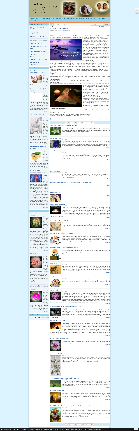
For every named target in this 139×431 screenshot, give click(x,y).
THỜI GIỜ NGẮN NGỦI (55, 138)
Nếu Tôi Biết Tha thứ (55, 171)
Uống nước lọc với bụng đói (37, 114)
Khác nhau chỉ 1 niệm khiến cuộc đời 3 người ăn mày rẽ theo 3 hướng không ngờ (70, 182)
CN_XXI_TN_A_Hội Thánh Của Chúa (39, 36)
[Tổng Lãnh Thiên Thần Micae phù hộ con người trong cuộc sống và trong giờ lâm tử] (55, 414)
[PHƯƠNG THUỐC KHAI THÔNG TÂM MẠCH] (36, 156)
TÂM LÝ (32, 211)
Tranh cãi (52, 276)
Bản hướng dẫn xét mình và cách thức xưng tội (61, 233)
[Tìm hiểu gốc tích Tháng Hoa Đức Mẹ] (55, 226)
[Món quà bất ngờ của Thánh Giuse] (55, 160)
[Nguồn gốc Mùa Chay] (55, 198)
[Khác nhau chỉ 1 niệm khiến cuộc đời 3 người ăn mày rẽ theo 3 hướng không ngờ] (55, 187)
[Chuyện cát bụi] (55, 269)
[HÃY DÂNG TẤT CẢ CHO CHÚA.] (55, 325)
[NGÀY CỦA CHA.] (36, 262)
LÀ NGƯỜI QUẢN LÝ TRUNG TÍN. (58, 204)
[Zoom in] (50, 27)
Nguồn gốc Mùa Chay (55, 192)
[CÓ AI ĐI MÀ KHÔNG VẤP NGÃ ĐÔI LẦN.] (36, 296)
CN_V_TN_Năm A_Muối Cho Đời (38, 51)
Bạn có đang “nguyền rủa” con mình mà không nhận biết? (64, 247)
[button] (91, 18)
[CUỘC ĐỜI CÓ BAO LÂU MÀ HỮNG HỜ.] (55, 345)
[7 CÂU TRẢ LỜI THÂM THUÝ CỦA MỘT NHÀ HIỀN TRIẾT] (55, 131)
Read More (45, 85)
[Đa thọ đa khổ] (36, 222)
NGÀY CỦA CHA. (34, 253)
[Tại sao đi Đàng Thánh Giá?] (55, 365)
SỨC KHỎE (32, 68)
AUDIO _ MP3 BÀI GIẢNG (36, 24)
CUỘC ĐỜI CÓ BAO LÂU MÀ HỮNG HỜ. (59, 338)
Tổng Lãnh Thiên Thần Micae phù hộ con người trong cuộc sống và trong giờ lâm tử (71, 405)
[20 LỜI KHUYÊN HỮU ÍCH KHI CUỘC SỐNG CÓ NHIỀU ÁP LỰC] (55, 312)
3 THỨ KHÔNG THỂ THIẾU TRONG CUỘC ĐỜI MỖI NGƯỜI (64, 378)
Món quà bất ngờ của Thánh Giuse (58, 150)
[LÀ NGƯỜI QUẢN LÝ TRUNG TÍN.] (55, 210)
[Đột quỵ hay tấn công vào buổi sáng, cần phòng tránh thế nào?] (36, 79)
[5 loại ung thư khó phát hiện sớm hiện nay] (36, 97)
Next (107, 26)
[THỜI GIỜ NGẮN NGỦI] (55, 144)
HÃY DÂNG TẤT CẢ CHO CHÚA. (57, 320)
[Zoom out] (52, 27)
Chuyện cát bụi (53, 263)
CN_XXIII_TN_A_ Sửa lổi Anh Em (38, 40)
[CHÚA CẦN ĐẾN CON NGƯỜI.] (55, 397)
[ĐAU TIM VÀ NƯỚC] (36, 178)
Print (50, 119)
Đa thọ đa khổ (33, 213)
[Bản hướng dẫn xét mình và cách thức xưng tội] (55, 240)
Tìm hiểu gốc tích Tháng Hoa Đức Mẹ (59, 220)
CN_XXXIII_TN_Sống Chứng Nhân (38, 59)
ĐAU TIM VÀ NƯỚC (35, 170)
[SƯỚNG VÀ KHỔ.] (55, 296)
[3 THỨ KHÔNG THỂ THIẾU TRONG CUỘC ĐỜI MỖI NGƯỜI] (55, 383)
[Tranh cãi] (55, 282)
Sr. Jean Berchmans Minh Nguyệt (69, 409)
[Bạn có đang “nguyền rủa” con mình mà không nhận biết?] (55, 254)
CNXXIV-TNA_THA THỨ (36, 43)
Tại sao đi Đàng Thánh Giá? (57, 354)
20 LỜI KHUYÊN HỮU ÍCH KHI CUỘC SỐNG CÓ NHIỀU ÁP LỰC (65, 306)
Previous (102, 26)
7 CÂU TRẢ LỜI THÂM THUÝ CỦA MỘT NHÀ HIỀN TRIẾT (64, 125)
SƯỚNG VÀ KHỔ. (54, 290)
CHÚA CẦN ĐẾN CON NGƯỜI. (57, 390)
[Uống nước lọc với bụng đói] (36, 125)
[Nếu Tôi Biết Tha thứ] (55, 176)
